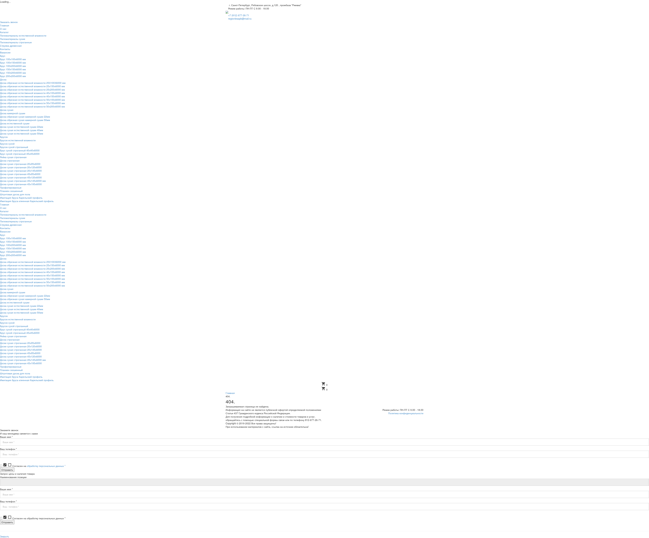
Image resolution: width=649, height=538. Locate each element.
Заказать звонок (9, 22)
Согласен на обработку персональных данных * (34, 518)
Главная (230, 393)
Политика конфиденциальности (405, 413)
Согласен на (34, 466)
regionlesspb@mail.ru (239, 18)
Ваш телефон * (8, 449)
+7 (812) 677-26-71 (238, 15)
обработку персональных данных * (46, 466)
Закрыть (4, 536)
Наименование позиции (13, 477)
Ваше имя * (6, 437)
